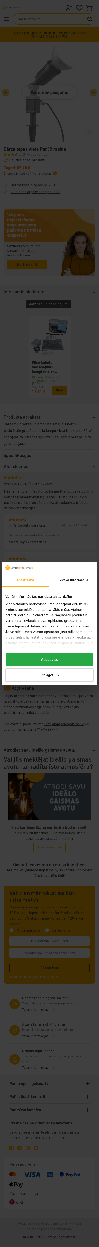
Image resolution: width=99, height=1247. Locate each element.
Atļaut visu (49, 660)
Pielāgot (46, 675)
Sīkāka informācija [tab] (73, 580)
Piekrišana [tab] (25, 580)
